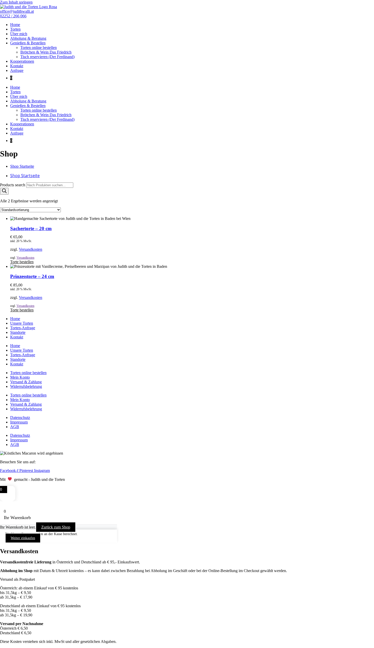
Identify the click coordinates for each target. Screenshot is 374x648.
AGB (14, 427)
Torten (15, 29)
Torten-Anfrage (22, 328)
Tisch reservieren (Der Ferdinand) (47, 57)
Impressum (19, 422)
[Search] (4, 191)
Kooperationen (22, 61)
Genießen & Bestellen (28, 43)
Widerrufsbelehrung (26, 386)
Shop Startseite (22, 166)
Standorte (17, 332)
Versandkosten (30, 249)
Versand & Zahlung (26, 382)
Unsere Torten (21, 323)
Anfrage (16, 70)
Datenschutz (20, 417)
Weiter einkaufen (23, 538)
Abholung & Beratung (28, 38)
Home (15, 24)
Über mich (18, 34)
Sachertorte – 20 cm (31, 228)
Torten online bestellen (38, 47)
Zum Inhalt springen (16, 2)
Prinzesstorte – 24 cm (32, 276)
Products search (13, 185)
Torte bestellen (22, 262)
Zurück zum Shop (55, 527)
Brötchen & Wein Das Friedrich (45, 52)
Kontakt (16, 66)
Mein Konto (20, 377)
